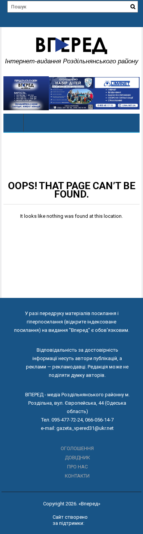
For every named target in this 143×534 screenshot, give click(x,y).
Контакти (77, 476)
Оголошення (77, 448)
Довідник (77, 457)
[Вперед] (13, 123)
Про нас (77, 467)
